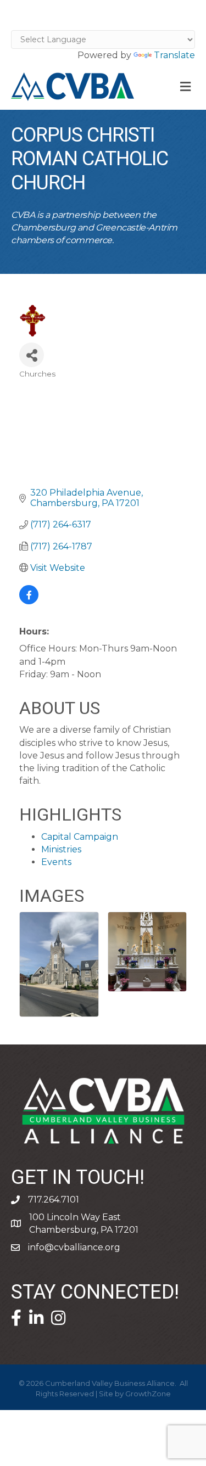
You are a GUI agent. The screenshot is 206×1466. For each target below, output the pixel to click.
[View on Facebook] (28, 601)
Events (56, 862)
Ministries (61, 849)
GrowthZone (148, 1393)
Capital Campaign (79, 837)
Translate (174, 55)
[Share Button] (31, 354)
